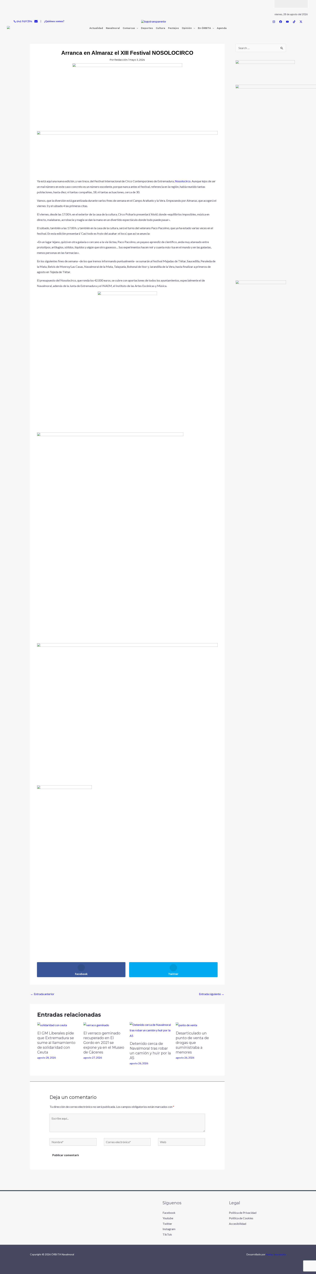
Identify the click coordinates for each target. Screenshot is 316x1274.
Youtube (168, 1218)
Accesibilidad (237, 1223)
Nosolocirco (183, 181)
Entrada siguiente (211, 994)
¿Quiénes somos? (54, 21)
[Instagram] (273, 21)
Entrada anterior (42, 994)
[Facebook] (280, 21)
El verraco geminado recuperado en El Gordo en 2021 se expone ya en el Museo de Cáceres (103, 1042)
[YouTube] (287, 21)
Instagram (169, 1229)
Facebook (169, 1212)
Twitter (167, 1223)
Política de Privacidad (242, 1212)
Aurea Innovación (276, 1254)
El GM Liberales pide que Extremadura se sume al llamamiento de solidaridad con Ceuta (56, 1042)
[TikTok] (294, 21)
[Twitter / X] (301, 21)
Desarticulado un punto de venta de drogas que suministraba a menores (192, 1042)
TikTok (167, 1234)
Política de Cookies (241, 1218)
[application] (136, 28)
